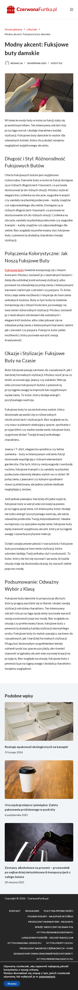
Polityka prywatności (58, 910)
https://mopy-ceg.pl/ (59, 943)
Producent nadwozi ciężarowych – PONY (46, 948)
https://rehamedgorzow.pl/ (55, 932)
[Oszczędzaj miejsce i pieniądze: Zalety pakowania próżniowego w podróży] (39, 779)
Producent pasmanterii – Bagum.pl (50, 921)
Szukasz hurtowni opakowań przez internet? (43, 953)
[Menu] (71, 9)
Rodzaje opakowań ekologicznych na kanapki (36, 747)
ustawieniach (47, 976)
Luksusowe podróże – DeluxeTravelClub (47, 937)
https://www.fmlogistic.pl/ (55, 959)
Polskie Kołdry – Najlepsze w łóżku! (50, 916)
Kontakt (15, 910)
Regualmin (32, 910)
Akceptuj (11, 983)
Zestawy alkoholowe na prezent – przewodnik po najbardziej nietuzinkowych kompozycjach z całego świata (38, 872)
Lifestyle (56, 63)
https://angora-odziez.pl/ (25, 943)
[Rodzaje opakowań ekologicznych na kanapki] (39, 721)
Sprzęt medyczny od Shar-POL (54, 927)
